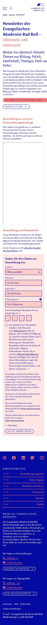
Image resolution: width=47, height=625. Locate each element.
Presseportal (38, 492)
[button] (5, 8)
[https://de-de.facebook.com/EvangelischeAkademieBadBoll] (14, 457)
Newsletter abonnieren (33, 485)
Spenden (40, 498)
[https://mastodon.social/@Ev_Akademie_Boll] (32, 457)
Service (11, 14)
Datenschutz (19, 330)
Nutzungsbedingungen (30, 408)
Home (5, 14)
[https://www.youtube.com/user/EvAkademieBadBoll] (42, 457)
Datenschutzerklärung (27, 354)
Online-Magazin (36, 479)
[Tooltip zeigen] (40, 299)
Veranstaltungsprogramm (32, 473)
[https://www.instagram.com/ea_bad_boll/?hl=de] (4, 457)
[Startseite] (37, 4)
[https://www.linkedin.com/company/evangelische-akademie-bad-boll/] (23, 457)
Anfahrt (40, 504)
